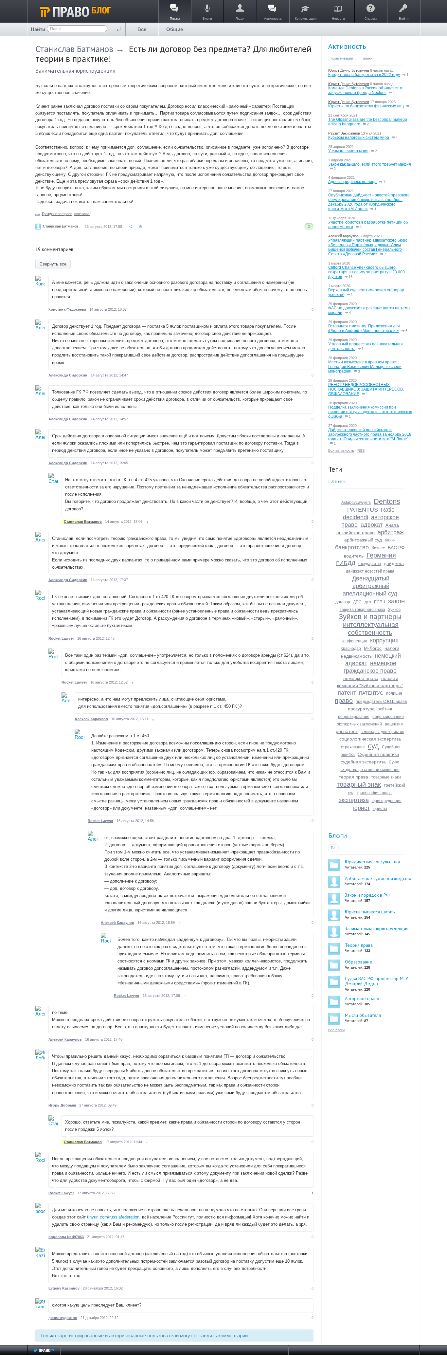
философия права (374, 793)
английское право (355, 532)
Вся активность (341, 450)
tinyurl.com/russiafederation (113, 1217)
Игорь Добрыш (62, 1105)
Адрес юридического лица (352, 181)
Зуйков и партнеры (370, 617)
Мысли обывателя (363, 1015)
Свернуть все (53, 264)
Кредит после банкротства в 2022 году (364, 74)
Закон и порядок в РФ (367, 895)
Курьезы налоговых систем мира (358, 137)
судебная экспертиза (363, 761)
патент (347, 692)
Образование (358, 962)
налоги (391, 648)
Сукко (394, 762)
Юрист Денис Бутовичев (348, 70)
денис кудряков (62, 1318)
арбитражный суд (363, 539)
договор (342, 602)
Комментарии (342, 58)
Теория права (359, 945)
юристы (380, 808)
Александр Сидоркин (67, 375)
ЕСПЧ (379, 602)
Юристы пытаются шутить (370, 912)
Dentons (387, 501)
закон (396, 601)
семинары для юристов (382, 731)
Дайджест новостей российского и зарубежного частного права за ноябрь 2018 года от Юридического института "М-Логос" (369, 434)
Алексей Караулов (91, 719)
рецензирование (353, 716)
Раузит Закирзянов (344, 133)
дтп (368, 602)
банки (390, 540)
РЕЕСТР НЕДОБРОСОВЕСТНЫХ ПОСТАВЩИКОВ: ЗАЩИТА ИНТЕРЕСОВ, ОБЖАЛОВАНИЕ (366, 389)
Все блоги (336, 1030)
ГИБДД (345, 563)
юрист (361, 808)
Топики (366, 58)
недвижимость (356, 656)
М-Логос (373, 648)
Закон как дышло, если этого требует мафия (369, 164)
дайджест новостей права (370, 571)
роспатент (347, 731)
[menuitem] (142, 29)
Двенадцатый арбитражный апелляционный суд (370, 586)
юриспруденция (387, 800)
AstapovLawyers (356, 502)
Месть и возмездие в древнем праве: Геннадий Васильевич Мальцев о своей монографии (365, 367)
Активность (347, 46)
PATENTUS (362, 509)
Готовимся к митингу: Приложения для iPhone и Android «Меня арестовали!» (364, 328)
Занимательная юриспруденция (75, 70)
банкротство (352, 547)
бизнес (378, 548)
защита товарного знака (362, 609)
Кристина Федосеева (67, 309)
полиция (394, 693)
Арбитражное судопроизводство (378, 878)
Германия (381, 555)
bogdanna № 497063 (66, 1237)
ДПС (357, 602)
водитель (354, 555)
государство (369, 563)
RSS (361, 450)
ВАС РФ (396, 547)
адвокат (372, 525)
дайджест (394, 563)
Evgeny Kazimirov (64, 1288)
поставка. (82, 214)
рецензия (394, 724)
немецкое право (360, 678)
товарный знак (359, 784)
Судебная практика (378, 754)
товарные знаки (386, 777)
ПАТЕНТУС (371, 693)
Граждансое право (57, 214)
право (344, 700)
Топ (333, 848)
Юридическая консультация (372, 862)
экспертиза (354, 800)
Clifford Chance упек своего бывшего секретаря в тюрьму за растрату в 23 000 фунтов (366, 272)
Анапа (392, 525)
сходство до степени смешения (370, 769)
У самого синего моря (348, 151)
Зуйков (394, 609)
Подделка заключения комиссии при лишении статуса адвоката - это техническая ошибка (370, 412)
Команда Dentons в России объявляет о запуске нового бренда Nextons (365, 90)
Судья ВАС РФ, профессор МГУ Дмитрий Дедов (376, 981)
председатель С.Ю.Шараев (381, 701)
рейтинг (385, 709)
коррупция (384, 640)
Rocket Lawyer (61, 638)
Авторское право (362, 998)
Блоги (337, 835)
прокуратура (361, 708)
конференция (354, 641)
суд (373, 746)
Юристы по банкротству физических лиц (366, 106)
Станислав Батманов (74, 48)
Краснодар (351, 648)
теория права (353, 776)
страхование (353, 747)
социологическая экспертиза (370, 739)
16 (350, 277)
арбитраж (391, 532)
